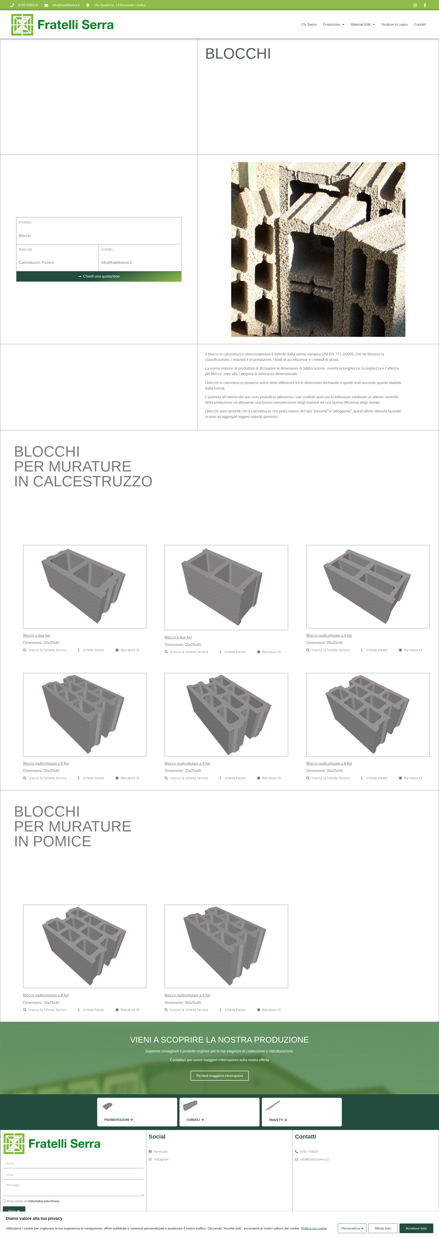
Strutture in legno (394, 24)
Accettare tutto (416, 1228)
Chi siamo (309, 24)
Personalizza (350, 1228)
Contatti (420, 24)
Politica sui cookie (314, 1228)
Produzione (331, 24)
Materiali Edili (360, 24)
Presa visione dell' (33, 1201)
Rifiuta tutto (383, 1228)
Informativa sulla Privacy (44, 1201)
